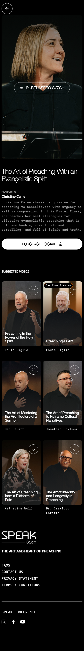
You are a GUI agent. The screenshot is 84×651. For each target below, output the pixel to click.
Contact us (12, 572)
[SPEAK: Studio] (19, 538)
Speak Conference (19, 612)
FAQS (6, 566)
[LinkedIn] (4, 622)
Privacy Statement (20, 579)
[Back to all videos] (7, 8)
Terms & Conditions (21, 585)
